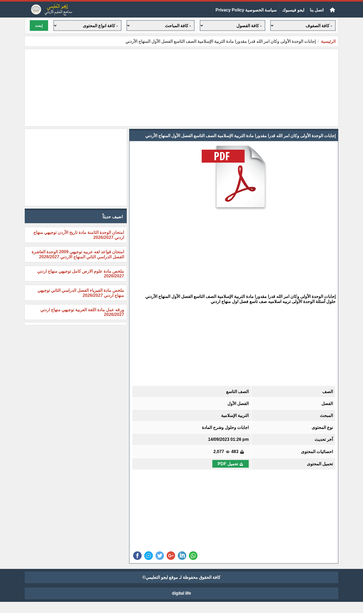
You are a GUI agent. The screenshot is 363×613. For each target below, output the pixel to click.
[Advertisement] (181, 87)
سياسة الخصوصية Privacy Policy (246, 10)
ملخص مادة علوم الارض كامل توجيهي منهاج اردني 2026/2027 (80, 273)
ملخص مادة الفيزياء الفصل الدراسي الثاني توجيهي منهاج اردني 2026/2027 (80, 293)
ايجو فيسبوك (293, 10)
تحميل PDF (228, 464)
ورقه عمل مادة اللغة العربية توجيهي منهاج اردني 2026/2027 (82, 312)
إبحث (39, 26)
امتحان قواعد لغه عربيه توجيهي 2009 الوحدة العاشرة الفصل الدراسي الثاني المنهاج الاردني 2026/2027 (78, 254)
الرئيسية (328, 41)
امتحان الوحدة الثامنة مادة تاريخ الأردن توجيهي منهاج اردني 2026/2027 (78, 235)
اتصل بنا (317, 10)
